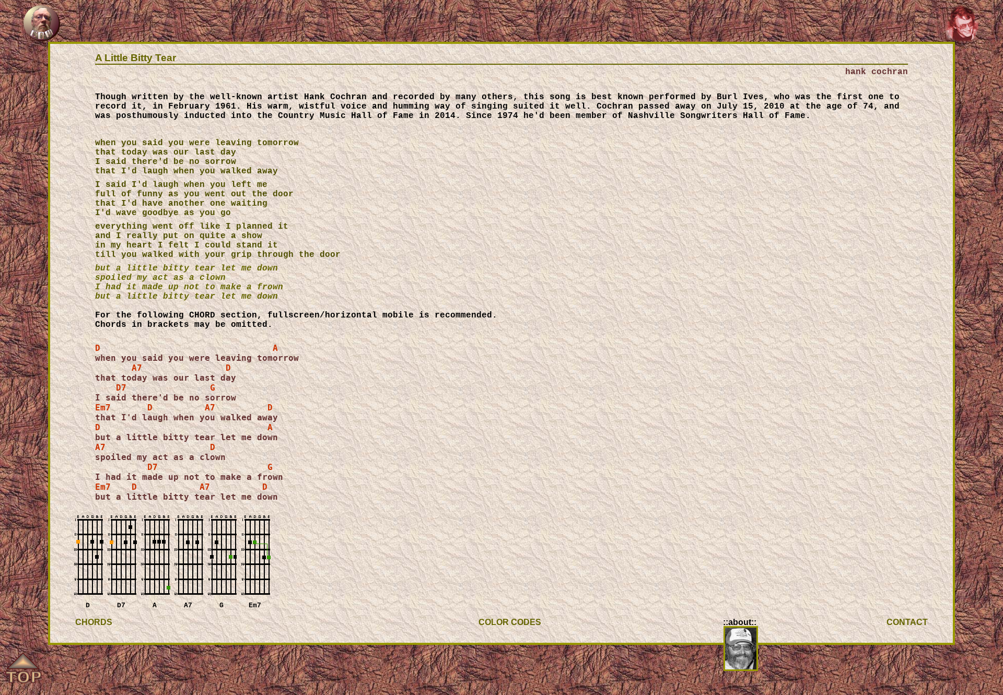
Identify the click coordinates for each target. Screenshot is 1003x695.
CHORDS (93, 622)
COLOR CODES (510, 622)
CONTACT (907, 622)
